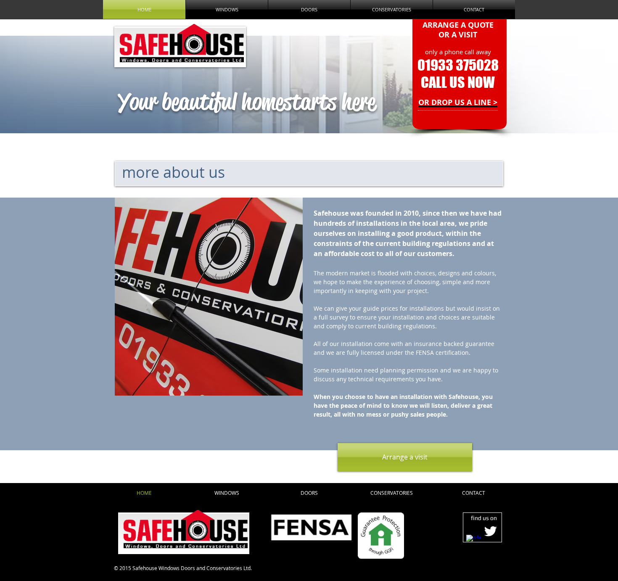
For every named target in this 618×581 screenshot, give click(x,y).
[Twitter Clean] (490, 531)
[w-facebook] (473, 542)
